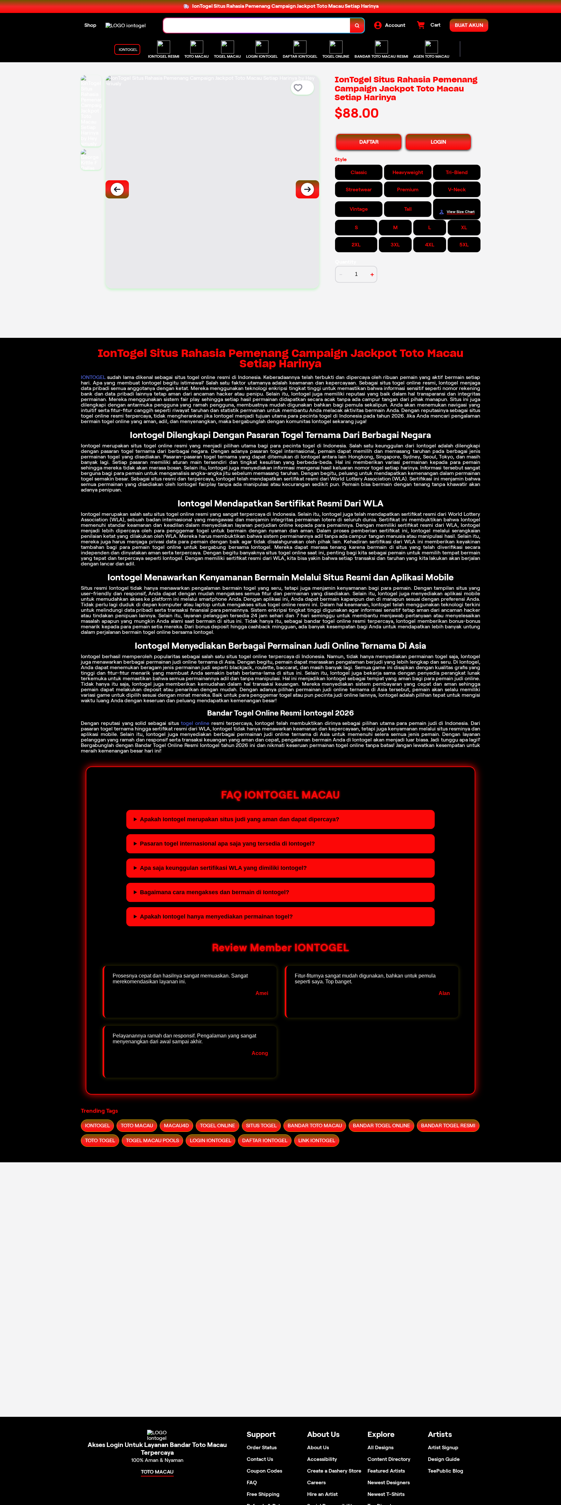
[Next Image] (307, 189)
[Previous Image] (117, 189)
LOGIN (438, 142)
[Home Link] (126, 25)
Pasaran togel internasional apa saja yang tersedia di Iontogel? (227, 843)
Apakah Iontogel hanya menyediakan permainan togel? (216, 916)
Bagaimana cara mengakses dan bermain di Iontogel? (214, 892)
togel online (195, 723)
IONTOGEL (93, 377)
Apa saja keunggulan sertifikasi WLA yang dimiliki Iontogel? (223, 868)
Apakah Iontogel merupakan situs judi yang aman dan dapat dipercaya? (239, 819)
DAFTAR (369, 142)
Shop (90, 25)
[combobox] (256, 25)
